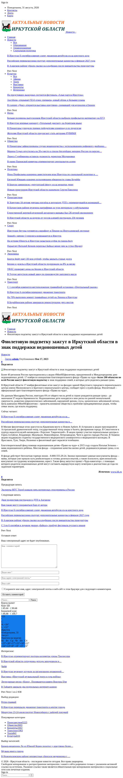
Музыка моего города (12, 751)
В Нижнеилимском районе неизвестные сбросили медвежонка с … (35, 756)
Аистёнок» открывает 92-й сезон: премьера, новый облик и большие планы (46, 100)
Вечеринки (19, 90)
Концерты (18, 87)
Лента (10, 13)
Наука (10, 113)
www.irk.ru (116, 471)
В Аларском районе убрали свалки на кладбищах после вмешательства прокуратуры (50, 66)
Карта (10, 15)
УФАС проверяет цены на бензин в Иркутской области (35, 269)
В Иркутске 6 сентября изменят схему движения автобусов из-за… (35, 416)
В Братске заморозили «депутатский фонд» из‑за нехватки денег (40, 184)
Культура (11, 73)
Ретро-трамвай (8, 702)
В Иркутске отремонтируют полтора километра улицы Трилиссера (35, 656)
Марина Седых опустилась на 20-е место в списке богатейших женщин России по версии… (54, 151)
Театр (16, 81)
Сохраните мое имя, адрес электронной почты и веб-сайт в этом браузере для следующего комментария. (57, 589)
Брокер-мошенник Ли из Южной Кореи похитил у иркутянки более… (37, 746)
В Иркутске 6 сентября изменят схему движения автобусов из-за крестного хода (48, 55)
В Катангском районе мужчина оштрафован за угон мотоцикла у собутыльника (48, 207)
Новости (11, 40)
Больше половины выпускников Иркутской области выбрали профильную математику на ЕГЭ (56, 118)
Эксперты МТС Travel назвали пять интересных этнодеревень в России (38, 489)
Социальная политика (24, 50)
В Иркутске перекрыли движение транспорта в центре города (33, 707)
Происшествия (14, 197)
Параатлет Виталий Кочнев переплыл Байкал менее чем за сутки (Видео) (44, 246)
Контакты (12, 10)
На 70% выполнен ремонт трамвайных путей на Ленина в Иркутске (42, 297)
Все (15, 42)
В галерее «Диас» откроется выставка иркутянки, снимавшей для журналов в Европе (51, 105)
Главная (11, 37)
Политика (12, 169)
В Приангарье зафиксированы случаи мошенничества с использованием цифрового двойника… (56, 146)
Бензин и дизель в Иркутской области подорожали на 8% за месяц (41, 264)
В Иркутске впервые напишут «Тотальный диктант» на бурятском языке (44, 123)
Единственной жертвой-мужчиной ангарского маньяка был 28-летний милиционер (50, 212)
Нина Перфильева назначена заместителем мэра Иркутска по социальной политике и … (52, 174)
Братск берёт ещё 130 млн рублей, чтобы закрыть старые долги (39, 259)
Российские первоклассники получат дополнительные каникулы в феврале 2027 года (51, 61)
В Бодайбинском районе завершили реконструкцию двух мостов (40, 302)
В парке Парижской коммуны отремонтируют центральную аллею (41, 161)
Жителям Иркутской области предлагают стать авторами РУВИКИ (41, 133)
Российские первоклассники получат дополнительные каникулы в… (36, 421)
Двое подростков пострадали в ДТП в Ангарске (25, 500)
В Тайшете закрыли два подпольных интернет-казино (29, 687)
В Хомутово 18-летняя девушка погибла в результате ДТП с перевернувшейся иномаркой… (54, 202)
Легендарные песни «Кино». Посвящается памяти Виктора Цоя (34, 681)
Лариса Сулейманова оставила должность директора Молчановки (41, 156)
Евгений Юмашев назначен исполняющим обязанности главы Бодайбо (43, 179)
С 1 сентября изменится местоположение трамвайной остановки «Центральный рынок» (52, 287)
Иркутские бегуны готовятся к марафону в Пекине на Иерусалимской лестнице (48, 230)
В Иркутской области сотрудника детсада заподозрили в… (31, 661)
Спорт (10, 225)
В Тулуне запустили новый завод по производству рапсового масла (41, 274)
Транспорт (12, 282)
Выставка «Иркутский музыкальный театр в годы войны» (31, 676)
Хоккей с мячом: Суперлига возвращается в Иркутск (34, 236)
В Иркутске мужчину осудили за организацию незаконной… (32, 671)
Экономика (13, 254)
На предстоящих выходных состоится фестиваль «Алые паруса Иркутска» (45, 95)
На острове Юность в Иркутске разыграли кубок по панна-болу (40, 241)
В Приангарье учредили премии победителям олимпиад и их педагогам (44, 128)
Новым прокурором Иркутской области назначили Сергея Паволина (42, 189)
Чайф (4, 666)
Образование (20, 45)
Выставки (18, 84)
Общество (12, 141)
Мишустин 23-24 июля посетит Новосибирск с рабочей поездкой (34, 712)
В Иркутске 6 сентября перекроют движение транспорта (36, 292)
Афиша (17, 79)
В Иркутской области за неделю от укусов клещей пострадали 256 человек (45, 218)
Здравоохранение (22, 48)
